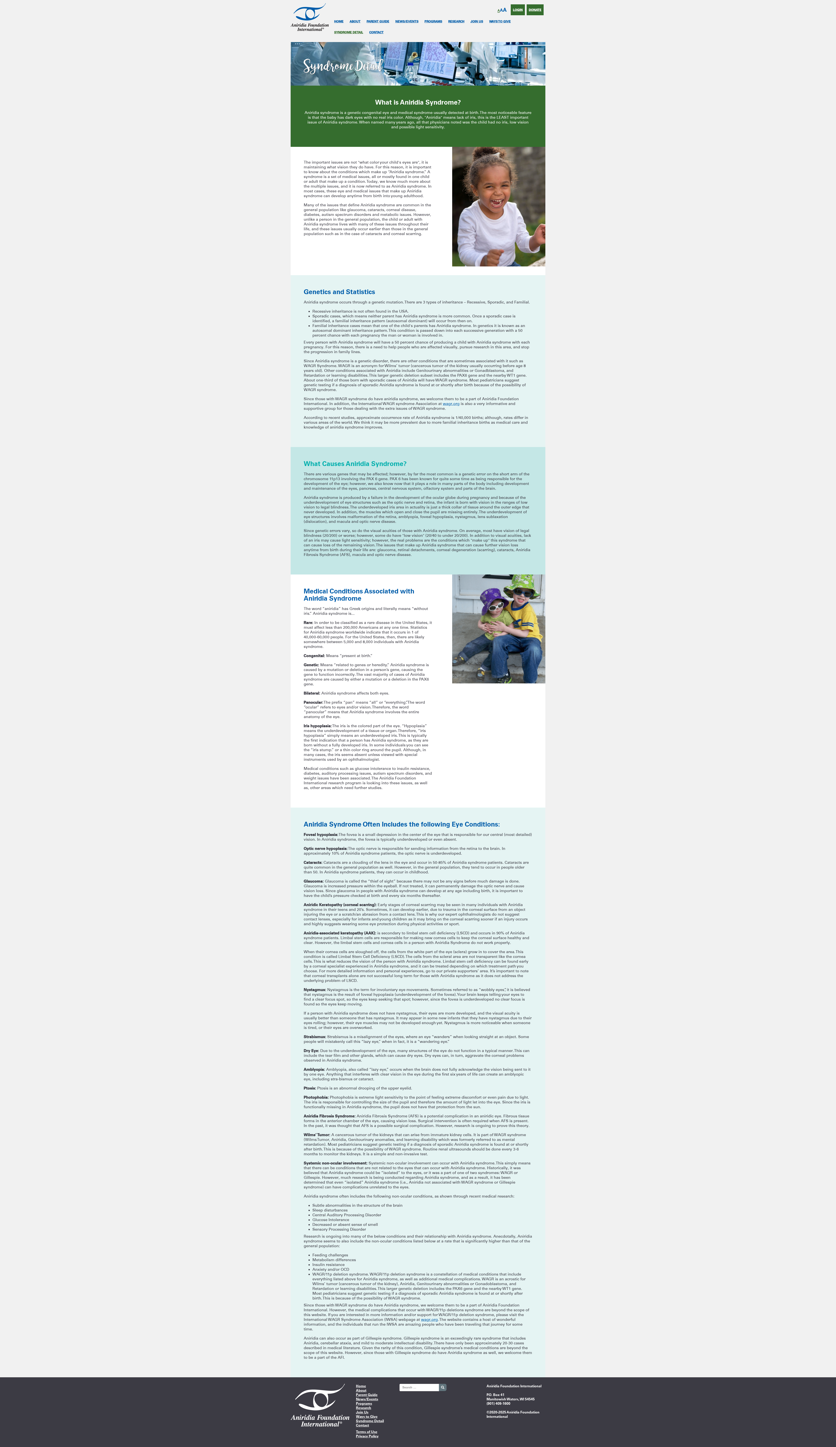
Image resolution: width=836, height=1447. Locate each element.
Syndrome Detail (348, 32)
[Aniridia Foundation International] (310, 16)
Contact (376, 32)
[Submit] (443, 1387)
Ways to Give (500, 21)
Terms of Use (366, 1432)
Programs (433, 21)
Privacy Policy (367, 1436)
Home (339, 21)
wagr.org (451, 403)
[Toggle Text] (502, 10)
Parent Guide (378, 21)
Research (456, 21)
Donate (535, 10)
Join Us (476, 21)
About (355, 21)
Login (518, 10)
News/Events (406, 21)
